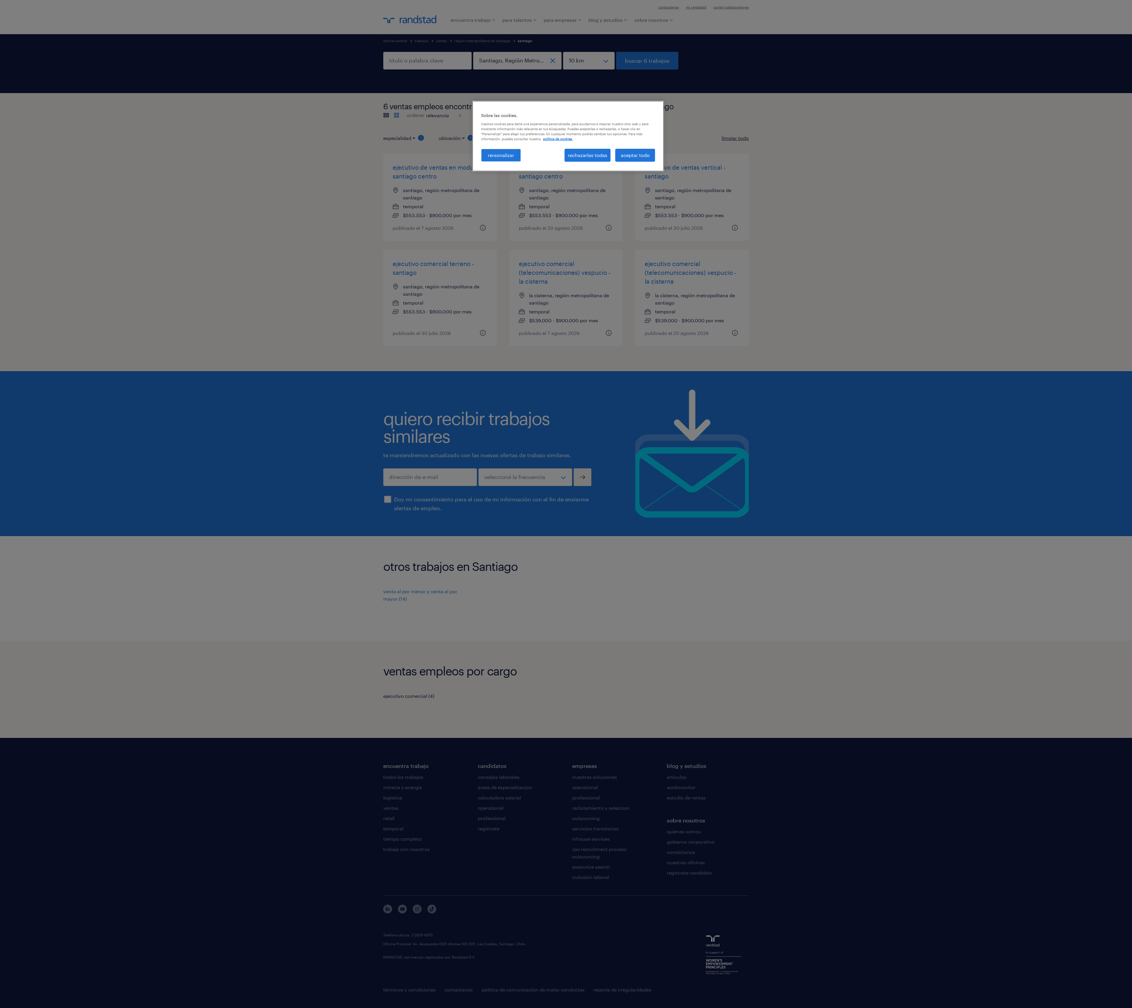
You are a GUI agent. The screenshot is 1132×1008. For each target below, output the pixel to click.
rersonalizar (501, 155)
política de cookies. (558, 139)
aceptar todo (635, 155)
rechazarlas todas (587, 155)
